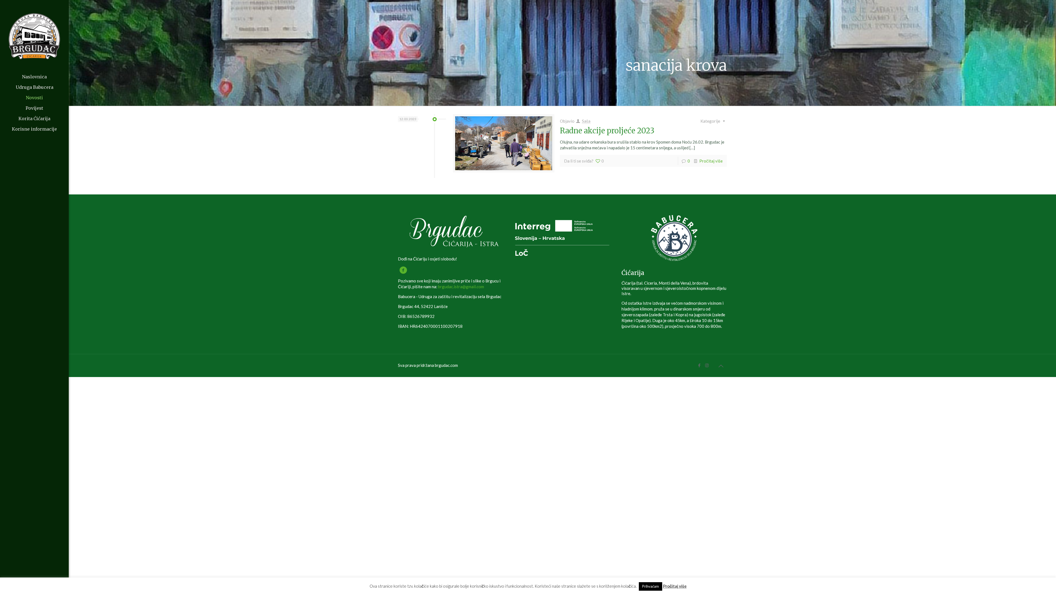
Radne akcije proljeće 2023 (607, 130)
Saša (586, 121)
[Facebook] (699, 365)
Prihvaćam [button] (650, 586)
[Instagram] (707, 365)
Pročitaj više (711, 160)
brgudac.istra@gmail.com (461, 286)
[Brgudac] (34, 35)
